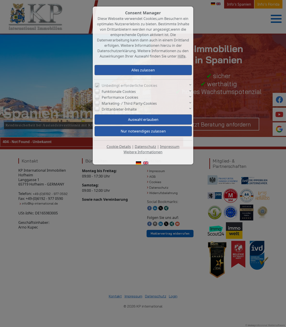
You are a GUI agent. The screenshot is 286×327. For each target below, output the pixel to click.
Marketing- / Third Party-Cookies (129, 103)
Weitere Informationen (143, 152)
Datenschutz (145, 146)
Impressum (169, 146)
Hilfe (181, 56)
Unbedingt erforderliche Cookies (129, 85)
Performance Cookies (120, 97)
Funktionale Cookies (119, 91)
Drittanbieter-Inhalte (119, 109)
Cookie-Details (119, 146)
